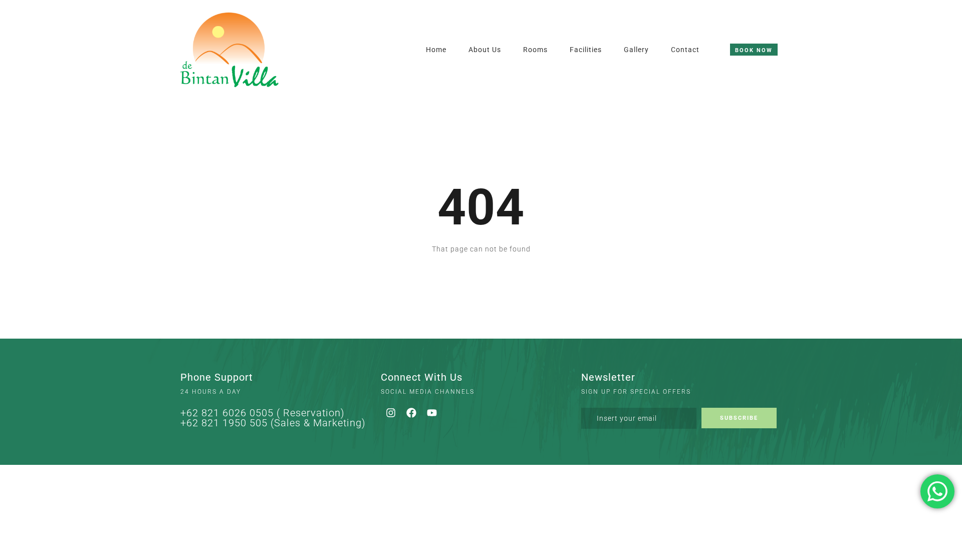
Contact (685, 49)
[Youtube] (432, 413)
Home (436, 49)
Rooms (535, 49)
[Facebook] (411, 413)
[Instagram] (391, 413)
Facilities (586, 49)
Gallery (636, 49)
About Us (484, 49)
